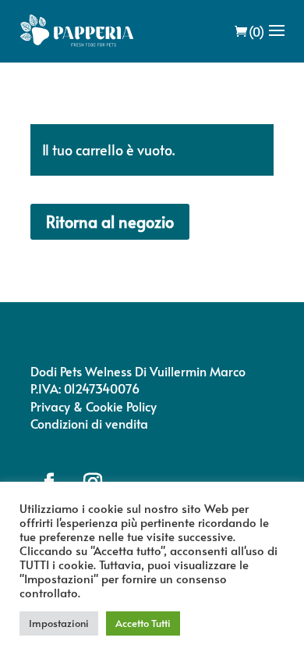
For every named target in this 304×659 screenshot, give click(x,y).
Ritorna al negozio (110, 222)
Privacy (50, 406)
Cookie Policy (121, 406)
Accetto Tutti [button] (143, 623)
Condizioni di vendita (89, 423)
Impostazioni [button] (59, 623)
